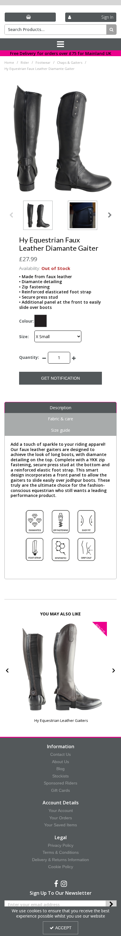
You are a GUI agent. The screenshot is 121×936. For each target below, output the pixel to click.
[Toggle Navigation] (60, 44)
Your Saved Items (60, 825)
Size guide (60, 430)
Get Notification (60, 378)
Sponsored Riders (60, 783)
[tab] (60, 408)
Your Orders (60, 817)
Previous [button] (11, 215)
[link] (56, 884)
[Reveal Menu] (60, 44)
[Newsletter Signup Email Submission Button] (111, 904)
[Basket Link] (30, 17)
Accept (63, 927)
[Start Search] (111, 29)
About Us (60, 761)
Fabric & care (60, 418)
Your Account (60, 810)
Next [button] (110, 215)
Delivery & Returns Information (60, 859)
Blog (60, 768)
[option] (38, 215)
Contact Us (60, 754)
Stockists (60, 776)
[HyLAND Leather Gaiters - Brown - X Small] (61, 667)
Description (60, 407)
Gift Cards (60, 790)
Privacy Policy (60, 845)
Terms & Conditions (61, 852)
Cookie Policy (60, 866)
